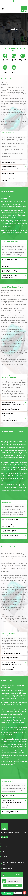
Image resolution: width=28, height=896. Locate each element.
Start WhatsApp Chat (11, 885)
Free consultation (14, 4)
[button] (14, 133)
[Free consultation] (14, 1)
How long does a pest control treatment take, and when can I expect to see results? (12, 168)
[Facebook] (2, 837)
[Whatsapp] (7, 837)
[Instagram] (4, 837)
